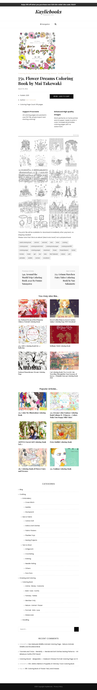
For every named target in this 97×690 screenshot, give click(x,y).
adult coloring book (25, 242)
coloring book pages (52, 246)
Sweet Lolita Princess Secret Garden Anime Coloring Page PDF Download (62, 321)
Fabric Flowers (30, 530)
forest (28, 254)
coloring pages (35, 250)
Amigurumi (29, 549)
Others (28, 568)
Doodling (25, 620)
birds (57, 242)
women (38, 258)
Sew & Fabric (27, 517)
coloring (64, 242)
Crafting (23, 494)
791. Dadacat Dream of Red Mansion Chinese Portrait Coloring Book (30, 321)
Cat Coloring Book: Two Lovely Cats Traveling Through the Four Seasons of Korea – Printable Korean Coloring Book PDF (64, 375)
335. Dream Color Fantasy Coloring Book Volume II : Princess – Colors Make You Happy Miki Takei (64, 415)
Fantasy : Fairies (31, 596)
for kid (73, 250)
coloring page (24, 250)
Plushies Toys (30, 535)
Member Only (30, 600)
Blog (21, 489)
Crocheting (29, 554)
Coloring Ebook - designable (30, 659)
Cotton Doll (29, 521)
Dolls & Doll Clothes (32, 526)
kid (40, 254)
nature (63, 254)
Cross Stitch (29, 502)
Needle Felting (30, 563)
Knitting (28, 559)
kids (45, 254)
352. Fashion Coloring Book (60, 469)
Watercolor (29, 615)
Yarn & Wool (27, 545)
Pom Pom (28, 573)
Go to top (76, 135)
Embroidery (26, 498)
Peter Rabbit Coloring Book (61, 442)
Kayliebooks (48, 11)
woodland (46, 258)
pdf (69, 254)
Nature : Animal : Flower (61, 73)
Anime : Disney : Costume (34, 586)
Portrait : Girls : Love (32, 610)
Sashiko (28, 507)
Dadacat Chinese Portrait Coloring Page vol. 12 (60, 659)
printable (22, 258)
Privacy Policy (58, 687)
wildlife (30, 258)
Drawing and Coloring (40, 73)
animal (36, 242)
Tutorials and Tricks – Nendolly (31, 651)
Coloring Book (24, 73)
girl (35, 254)
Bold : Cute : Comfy (32, 591)
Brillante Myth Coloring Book (60, 346)
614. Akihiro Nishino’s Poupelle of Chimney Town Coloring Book (51, 664)
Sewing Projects (31, 540)
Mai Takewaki (31, 100)
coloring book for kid (37, 246)
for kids (22, 254)
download (47, 250)
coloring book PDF (67, 246)
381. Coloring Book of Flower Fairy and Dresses (42, 669)
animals (44, 242)
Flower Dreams (64, 250)
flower (54, 250)
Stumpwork (29, 512)
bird (51, 242)
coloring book (24, 246)
